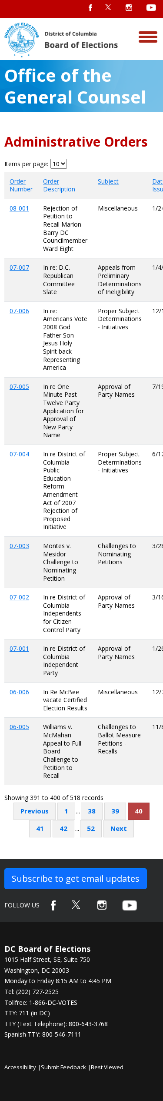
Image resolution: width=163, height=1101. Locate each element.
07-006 (19, 311)
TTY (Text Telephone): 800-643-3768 (56, 1024)
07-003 (19, 546)
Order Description (59, 185)
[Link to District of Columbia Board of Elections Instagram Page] (102, 905)
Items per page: (26, 164)
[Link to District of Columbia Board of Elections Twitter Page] (76, 904)
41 (40, 828)
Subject (108, 181)
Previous (34, 811)
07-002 (19, 597)
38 (92, 811)
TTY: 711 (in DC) (27, 1013)
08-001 (19, 208)
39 (115, 811)
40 (139, 811)
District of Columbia (61, 40)
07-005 (19, 386)
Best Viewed (107, 1067)
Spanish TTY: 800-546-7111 (42, 1034)
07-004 (19, 454)
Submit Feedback (63, 1067)
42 (63, 828)
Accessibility (20, 1067)
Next (118, 828)
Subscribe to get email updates (76, 878)
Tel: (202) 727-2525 (31, 991)
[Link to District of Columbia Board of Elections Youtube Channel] (130, 905)
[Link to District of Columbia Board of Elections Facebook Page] (53, 905)
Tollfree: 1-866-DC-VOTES (40, 1002)
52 (91, 828)
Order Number (21, 185)
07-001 (19, 648)
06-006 (19, 692)
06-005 (19, 727)
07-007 (19, 267)
